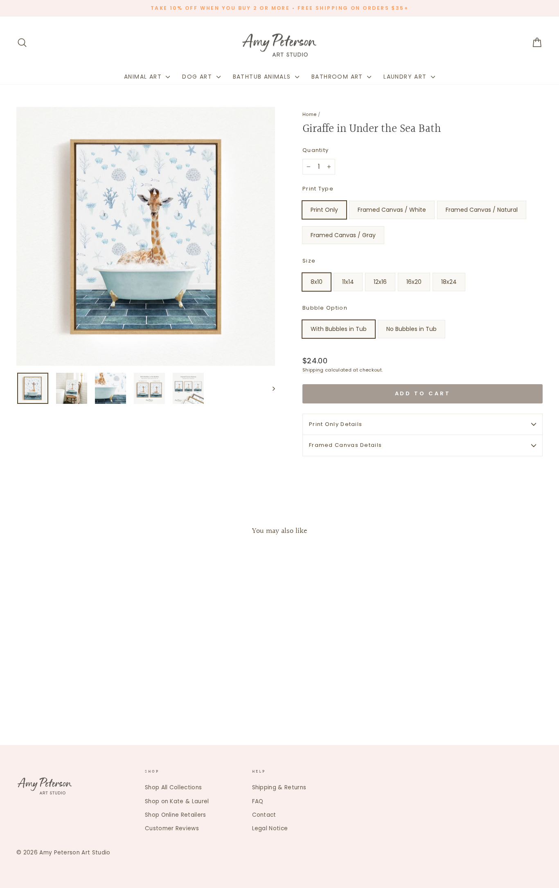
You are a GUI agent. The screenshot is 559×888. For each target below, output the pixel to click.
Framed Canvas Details (345, 445)
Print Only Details (335, 424)
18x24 (449, 282)
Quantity (315, 150)
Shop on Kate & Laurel (177, 801)
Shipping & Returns (279, 787)
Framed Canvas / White (392, 210)
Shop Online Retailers (175, 815)
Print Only (324, 210)
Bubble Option (324, 308)
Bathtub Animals (263, 76)
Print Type (318, 189)
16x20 (414, 282)
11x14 (348, 282)
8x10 (316, 282)
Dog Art (198, 76)
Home (309, 114)
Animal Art (144, 76)
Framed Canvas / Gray (343, 235)
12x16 (380, 282)
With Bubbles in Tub (339, 329)
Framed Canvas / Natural (482, 210)
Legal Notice (270, 828)
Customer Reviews (172, 828)
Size (309, 261)
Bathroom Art (338, 76)
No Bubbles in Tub (411, 329)
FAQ (258, 801)
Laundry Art (406, 76)
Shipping (313, 370)
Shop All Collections (173, 787)
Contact (264, 815)
